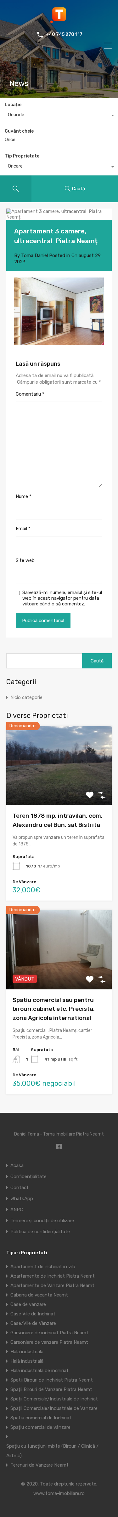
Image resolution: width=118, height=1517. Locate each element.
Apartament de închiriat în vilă (42, 1266)
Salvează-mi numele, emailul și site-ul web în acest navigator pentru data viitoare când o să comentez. (62, 598)
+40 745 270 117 (64, 34)
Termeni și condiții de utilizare (42, 1220)
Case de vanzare (28, 1304)
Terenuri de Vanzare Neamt (39, 1465)
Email (23, 528)
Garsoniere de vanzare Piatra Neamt (49, 1342)
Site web (25, 560)
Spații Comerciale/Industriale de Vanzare (54, 1408)
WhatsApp (21, 1198)
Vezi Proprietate (59, 789)
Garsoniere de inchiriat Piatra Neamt (49, 1333)
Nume (23, 496)
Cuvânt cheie (19, 131)
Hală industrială (26, 1361)
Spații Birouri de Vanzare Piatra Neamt (51, 1389)
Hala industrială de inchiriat (39, 1370)
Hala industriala (26, 1351)
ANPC (16, 1209)
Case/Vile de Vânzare (33, 1323)
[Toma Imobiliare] (59, 21)
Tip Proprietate (22, 156)
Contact (19, 1187)
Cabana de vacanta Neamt (39, 1295)
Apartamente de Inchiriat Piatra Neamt (52, 1276)
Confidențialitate (28, 1176)
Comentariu (30, 394)
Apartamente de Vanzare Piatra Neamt (52, 1285)
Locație (13, 104)
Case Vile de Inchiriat (32, 1314)
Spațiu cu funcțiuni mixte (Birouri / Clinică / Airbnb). (52, 1450)
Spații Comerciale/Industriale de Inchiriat (54, 1399)
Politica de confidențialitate (40, 1231)
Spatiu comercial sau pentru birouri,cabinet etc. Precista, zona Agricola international (54, 1009)
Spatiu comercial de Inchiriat (40, 1418)
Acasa (17, 1165)
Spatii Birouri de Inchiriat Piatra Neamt (51, 1380)
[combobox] (59, 116)
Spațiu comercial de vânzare (40, 1427)
